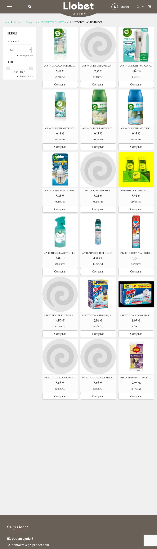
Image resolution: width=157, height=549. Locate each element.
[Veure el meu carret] (150, 6)
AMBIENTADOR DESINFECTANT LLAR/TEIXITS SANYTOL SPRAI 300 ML (99, 253)
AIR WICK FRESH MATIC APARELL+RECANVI (137, 66)
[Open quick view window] (60, 44)
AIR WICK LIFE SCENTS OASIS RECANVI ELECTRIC (61, 191)
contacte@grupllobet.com (30, 545)
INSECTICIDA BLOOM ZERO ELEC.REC (99, 378)
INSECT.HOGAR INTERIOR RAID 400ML (61, 315)
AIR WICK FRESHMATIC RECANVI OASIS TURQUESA (137, 128)
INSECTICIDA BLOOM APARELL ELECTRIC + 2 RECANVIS (137, 315)
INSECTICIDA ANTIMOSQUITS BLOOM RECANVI (99, 315)
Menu (10, 6)
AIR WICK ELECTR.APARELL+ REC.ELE (99, 66)
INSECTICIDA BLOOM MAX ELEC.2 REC (61, 378)
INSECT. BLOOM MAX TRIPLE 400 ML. (137, 253)
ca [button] (139, 7)
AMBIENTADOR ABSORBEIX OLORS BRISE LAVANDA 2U (137, 191)
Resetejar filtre (26, 55)
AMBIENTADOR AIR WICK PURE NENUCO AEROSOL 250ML (61, 253)
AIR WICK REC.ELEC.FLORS (98, 191)
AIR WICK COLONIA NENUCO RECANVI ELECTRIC (61, 66)
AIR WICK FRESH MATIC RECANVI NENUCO (61, 128)
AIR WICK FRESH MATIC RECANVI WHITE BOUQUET (99, 128)
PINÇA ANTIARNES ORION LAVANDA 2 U (137, 378)
